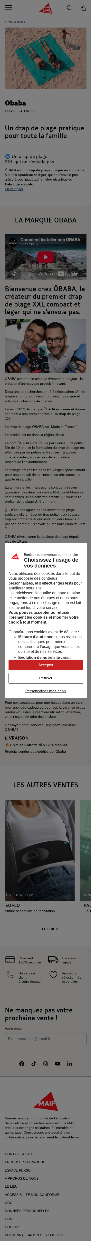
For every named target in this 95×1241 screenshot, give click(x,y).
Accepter (45, 665)
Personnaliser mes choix (45, 691)
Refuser (45, 678)
